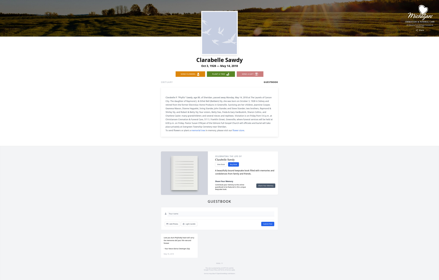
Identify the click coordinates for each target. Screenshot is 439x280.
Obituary (167, 82)
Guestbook (271, 82)
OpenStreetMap (222, 274)
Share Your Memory (265, 186)
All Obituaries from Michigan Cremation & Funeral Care (420, 26)
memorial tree (198, 130)
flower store (238, 130)
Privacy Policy (213, 270)
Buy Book (233, 164)
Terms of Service (225, 270)
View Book (221, 164)
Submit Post (267, 224)
